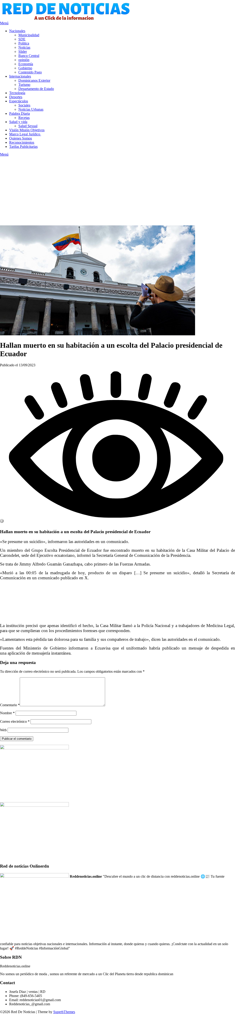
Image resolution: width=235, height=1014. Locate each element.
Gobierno (25, 68)
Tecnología (17, 93)
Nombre (7, 713)
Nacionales (17, 31)
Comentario (10, 705)
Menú (4, 23)
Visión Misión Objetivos (27, 130)
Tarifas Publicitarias (23, 146)
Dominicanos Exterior (34, 80)
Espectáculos (18, 101)
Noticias (24, 47)
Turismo (24, 85)
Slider (22, 51)
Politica (23, 43)
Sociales (24, 105)
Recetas (24, 118)
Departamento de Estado (36, 89)
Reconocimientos (21, 142)
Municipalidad (28, 35)
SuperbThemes (64, 1012)
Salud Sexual (27, 126)
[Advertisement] (117, 191)
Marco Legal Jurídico (25, 134)
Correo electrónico (15, 721)
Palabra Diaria (19, 113)
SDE (21, 39)
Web (3, 730)
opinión (23, 60)
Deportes (15, 97)
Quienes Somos (20, 138)
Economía (25, 64)
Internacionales (20, 76)
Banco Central (28, 56)
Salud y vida (18, 122)
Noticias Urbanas (30, 109)
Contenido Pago (30, 72)
